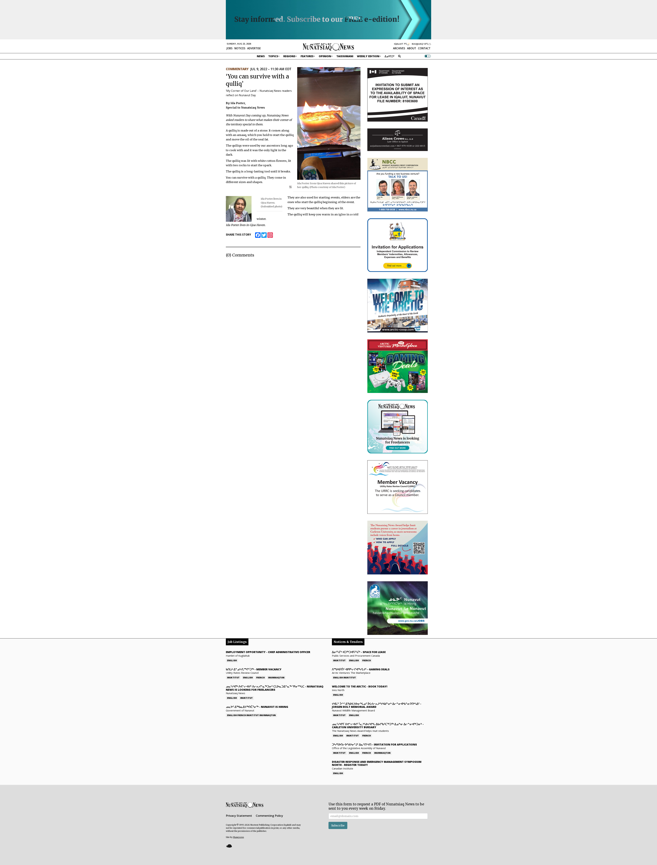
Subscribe (338, 825)
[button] (229, 846)
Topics (273, 56)
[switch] (427, 56)
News (261, 56)
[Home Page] (328, 46)
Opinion (325, 56)
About (411, 48)
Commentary (237, 69)
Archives (399, 48)
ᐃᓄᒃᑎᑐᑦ (390, 56)
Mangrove (238, 837)
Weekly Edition (368, 56)
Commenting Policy (269, 815)
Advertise (254, 48)
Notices (239, 48)
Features (307, 56)
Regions (289, 56)
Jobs (230, 48)
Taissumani (344, 56)
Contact (424, 48)
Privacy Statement (239, 815)
